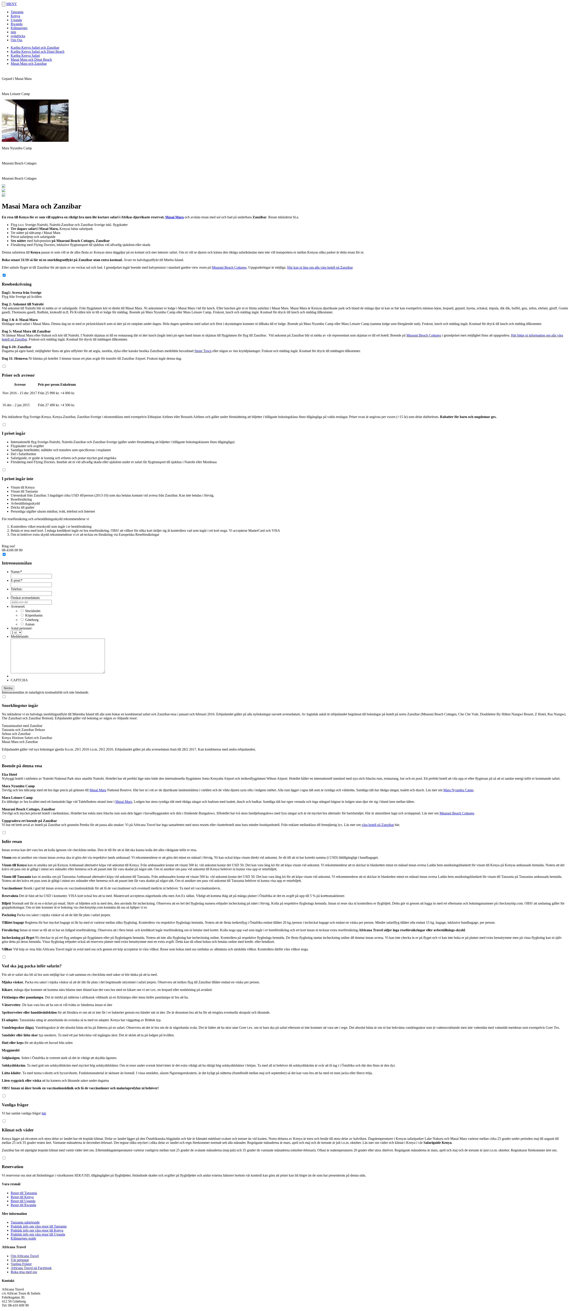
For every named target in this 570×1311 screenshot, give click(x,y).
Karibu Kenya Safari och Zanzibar (35, 47)
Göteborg (32, 620)
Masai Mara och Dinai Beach (31, 59)
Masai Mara (174, 217)
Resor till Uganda (23, 1201)
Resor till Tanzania (24, 1193)
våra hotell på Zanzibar (378, 825)
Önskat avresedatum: (25, 598)
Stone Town (203, 351)
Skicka (8, 688)
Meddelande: (20, 636)
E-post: (16, 580)
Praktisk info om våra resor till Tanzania (39, 1226)
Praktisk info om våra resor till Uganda (38, 1234)
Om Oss (16, 40)
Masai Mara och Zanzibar (29, 63)
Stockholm (32, 611)
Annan (30, 624)
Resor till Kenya (22, 1197)
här (44, 1113)
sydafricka (18, 36)
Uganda (16, 20)
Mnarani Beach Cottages (229, 267)
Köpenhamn (34, 615)
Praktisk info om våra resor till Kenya (37, 1230)
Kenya (15, 16)
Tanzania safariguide (25, 1222)
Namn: (16, 572)
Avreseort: (18, 606)
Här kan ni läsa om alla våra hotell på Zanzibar (319, 267)
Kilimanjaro (19, 28)
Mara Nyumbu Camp (458, 790)
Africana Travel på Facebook (31, 1268)
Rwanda (16, 24)
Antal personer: (21, 628)
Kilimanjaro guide (23, 1238)
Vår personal (20, 1260)
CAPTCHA (19, 680)
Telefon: (16, 589)
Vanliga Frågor (21, 1264)
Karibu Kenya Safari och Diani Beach (37, 51)
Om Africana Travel (25, 1256)
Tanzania (17, 12)
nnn (13, 32)
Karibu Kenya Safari (25, 55)
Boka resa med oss (24, 1272)
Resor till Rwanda (23, 1205)
